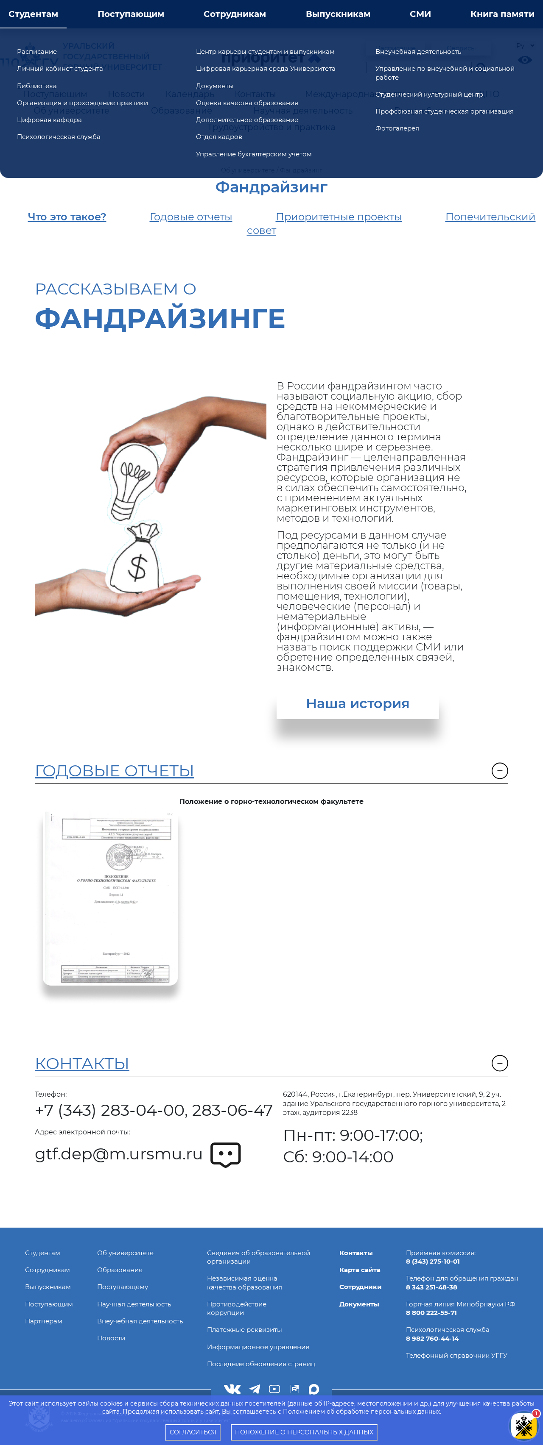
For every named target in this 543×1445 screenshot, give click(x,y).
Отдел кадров (219, 137)
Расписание (37, 51)
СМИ (420, 14)
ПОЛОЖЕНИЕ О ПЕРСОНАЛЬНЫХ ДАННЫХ (304, 1432)
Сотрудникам (235, 14)
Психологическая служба (59, 137)
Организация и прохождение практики (82, 103)
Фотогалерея (397, 128)
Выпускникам (338, 14)
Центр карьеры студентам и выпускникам (265, 51)
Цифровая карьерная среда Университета (266, 68)
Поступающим (131, 14)
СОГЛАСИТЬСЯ (193, 1432)
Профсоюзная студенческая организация (444, 111)
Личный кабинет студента (60, 68)
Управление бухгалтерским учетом (254, 154)
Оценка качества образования (247, 103)
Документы (215, 86)
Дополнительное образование (247, 120)
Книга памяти (502, 14)
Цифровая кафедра (49, 120)
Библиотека (37, 86)
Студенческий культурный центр (429, 94)
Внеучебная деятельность (418, 51)
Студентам (33, 14)
